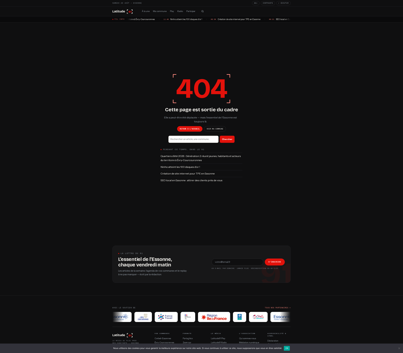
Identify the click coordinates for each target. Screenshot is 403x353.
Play (172, 11)
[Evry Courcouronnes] (139, 317)
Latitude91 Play (218, 338)
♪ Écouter (283, 3)
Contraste (268, 3)
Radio (180, 11)
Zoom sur (187, 342)
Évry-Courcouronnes (164, 342)
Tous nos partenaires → (278, 308)
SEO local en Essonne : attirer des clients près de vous (191, 180)
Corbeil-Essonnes (163, 338)
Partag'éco (188, 338)
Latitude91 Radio (219, 342)
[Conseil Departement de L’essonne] (115, 317)
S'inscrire (274, 262)
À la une (146, 11)
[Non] (399, 348)
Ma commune (160, 11)
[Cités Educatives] (254, 317)
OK (286, 348)
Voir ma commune (215, 129)
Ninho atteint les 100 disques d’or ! (180, 166)
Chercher (227, 139)
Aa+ (256, 3)
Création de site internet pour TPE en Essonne (188, 173)
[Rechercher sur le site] (202, 11)
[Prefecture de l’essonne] (183, 317)
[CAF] (235, 317)
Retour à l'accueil (190, 129)
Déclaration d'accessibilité (273, 342)
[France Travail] (161, 317)
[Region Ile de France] (210, 317)
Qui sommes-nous (247, 338)
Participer (190, 11)
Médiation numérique (249, 342)
